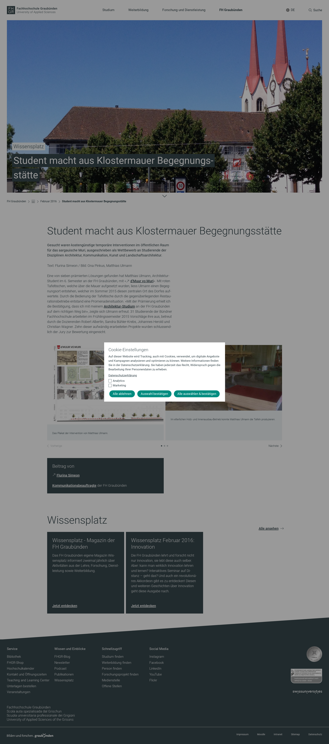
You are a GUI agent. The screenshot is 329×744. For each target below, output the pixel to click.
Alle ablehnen (122, 394)
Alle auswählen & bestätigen (196, 394)
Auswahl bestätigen (154, 394)
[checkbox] (163, 380)
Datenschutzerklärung (122, 375)
